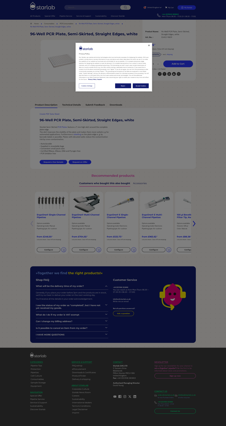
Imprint (99, 79)
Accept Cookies (141, 86)
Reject (123, 86)
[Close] (149, 45)
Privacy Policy (92, 79)
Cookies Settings (86, 86)
